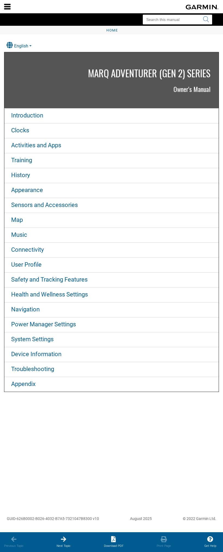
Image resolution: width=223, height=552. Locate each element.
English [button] (21, 46)
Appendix (23, 384)
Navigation (25, 309)
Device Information (36, 354)
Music (19, 234)
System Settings (32, 339)
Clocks (20, 130)
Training (21, 160)
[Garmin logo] (202, 7)
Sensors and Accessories (44, 205)
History (20, 175)
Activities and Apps (36, 145)
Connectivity (27, 249)
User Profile (26, 264)
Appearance (27, 190)
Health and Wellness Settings (49, 294)
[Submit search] (206, 19)
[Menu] (7, 6)
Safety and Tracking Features (49, 279)
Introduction (27, 115)
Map (17, 219)
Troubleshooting (32, 369)
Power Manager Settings (43, 324)
